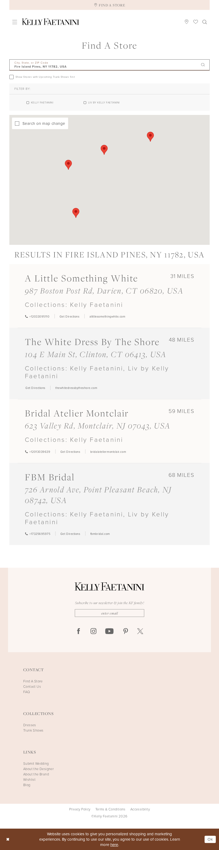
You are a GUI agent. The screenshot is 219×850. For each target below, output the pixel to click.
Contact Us (32, 686)
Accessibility (140, 809)
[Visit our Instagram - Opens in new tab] (93, 631)
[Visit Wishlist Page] (195, 21)
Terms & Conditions (110, 809)
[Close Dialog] (8, 839)
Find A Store (33, 681)
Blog (26, 784)
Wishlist (29, 779)
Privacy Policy (80, 809)
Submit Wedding (36, 763)
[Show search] (204, 21)
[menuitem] (14, 21)
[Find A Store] (186, 21)
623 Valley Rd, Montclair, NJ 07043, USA (97, 425)
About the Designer (38, 768)
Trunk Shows (33, 730)
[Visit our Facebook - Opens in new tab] (78, 631)
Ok (210, 839)
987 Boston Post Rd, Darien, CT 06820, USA (104, 290)
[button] (14, 21)
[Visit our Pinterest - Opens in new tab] (125, 631)
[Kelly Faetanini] (50, 21)
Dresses (29, 725)
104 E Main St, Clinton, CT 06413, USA (96, 354)
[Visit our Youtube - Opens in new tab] (109, 631)
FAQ (26, 691)
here (114, 845)
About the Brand (36, 774)
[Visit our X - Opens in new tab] (140, 631)
